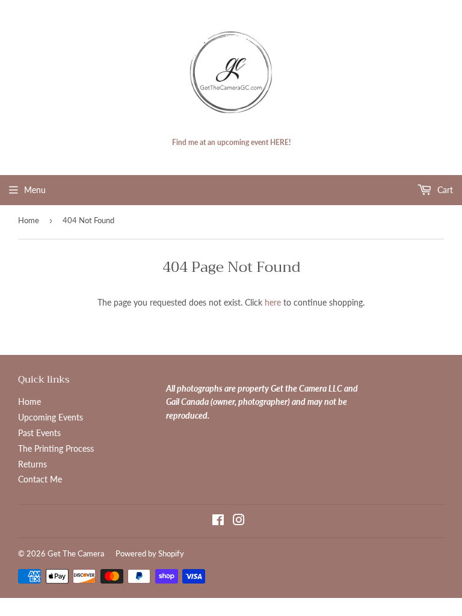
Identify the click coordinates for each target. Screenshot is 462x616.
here (273, 302)
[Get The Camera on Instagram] (239, 521)
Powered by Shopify (150, 553)
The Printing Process (56, 448)
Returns (32, 464)
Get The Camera (76, 553)
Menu (35, 190)
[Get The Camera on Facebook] (218, 521)
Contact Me (40, 479)
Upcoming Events (50, 417)
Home (28, 220)
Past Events (39, 433)
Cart (444, 190)
